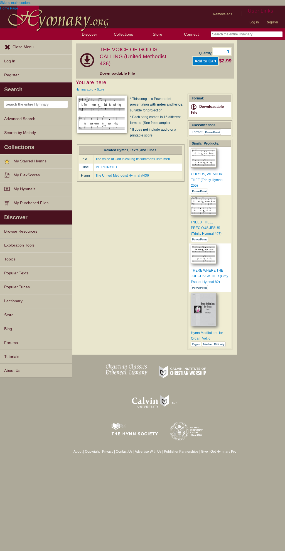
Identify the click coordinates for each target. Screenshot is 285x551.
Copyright (92, 452)
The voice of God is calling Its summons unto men (132, 159)
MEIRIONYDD (106, 167)
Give (204, 452)
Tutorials (11, 357)
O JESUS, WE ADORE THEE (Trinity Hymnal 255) (208, 179)
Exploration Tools (19, 245)
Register (272, 22)
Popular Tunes (17, 287)
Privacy (107, 452)
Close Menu (23, 47)
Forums (11, 343)
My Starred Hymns (30, 161)
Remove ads (222, 14)
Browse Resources (20, 231)
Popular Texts (16, 273)
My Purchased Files (31, 203)
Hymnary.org (84, 89)
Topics (10, 259)
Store (157, 34)
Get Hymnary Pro (223, 452)
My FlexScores (27, 175)
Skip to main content (15, 3)
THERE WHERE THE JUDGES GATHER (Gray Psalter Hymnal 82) (209, 276)
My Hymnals (24, 189)
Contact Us (124, 452)
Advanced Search (19, 119)
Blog (8, 329)
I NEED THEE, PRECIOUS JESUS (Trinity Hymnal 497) (206, 228)
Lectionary (13, 301)
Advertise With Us (148, 452)
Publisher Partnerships (181, 452)
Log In (9, 61)
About (77, 452)
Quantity (205, 53)
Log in (254, 22)
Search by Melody (20, 133)
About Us (12, 371)
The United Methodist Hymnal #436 (122, 175)
